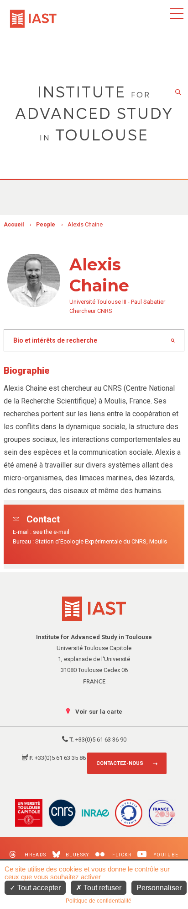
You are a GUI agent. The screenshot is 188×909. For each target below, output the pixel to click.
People (45, 224)
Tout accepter (38, 888)
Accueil (14, 224)
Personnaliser (159, 888)
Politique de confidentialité (98, 901)
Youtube (165, 854)
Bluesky (77, 854)
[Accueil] (33, 14)
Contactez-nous (119, 763)
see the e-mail (51, 531)
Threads (34, 854)
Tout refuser (101, 888)
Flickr (120, 854)
